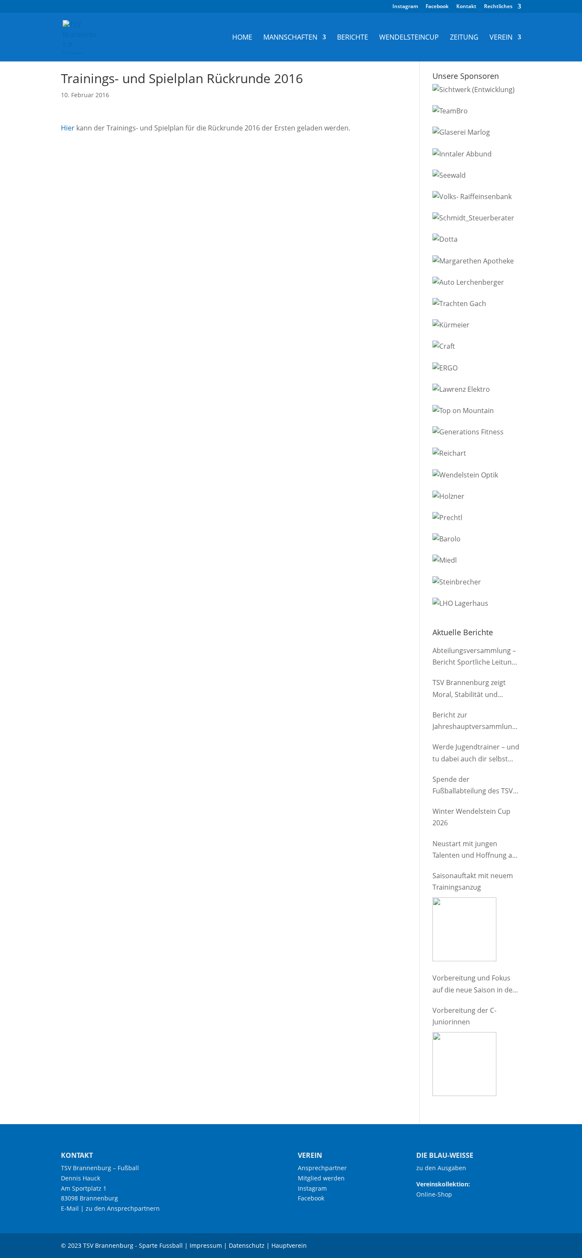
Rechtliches (498, 7)
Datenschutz (247, 1245)
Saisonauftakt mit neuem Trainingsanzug (472, 881)
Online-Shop (434, 1194)
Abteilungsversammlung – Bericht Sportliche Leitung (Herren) (474, 657)
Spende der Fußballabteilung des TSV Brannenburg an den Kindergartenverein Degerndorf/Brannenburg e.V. (474, 786)
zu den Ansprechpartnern (123, 1208)
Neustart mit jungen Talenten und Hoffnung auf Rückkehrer (475, 850)
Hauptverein (289, 1245)
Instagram (405, 7)
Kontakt (466, 7)
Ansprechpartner (322, 1168)
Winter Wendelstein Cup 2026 (471, 817)
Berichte (352, 38)
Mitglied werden (321, 1178)
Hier (68, 128)
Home (242, 38)
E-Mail (70, 1208)
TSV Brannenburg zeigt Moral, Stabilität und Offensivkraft (469, 689)
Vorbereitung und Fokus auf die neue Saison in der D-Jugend (474, 984)
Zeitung (464, 38)
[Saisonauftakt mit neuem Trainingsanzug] (464, 929)
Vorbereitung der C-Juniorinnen (464, 1016)
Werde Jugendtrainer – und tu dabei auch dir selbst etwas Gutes (475, 753)
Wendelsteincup (409, 38)
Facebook (437, 7)
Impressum (206, 1245)
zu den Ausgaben (441, 1168)
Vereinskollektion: (443, 1184)
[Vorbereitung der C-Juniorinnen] (464, 1064)
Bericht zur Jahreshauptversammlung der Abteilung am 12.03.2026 (474, 721)
